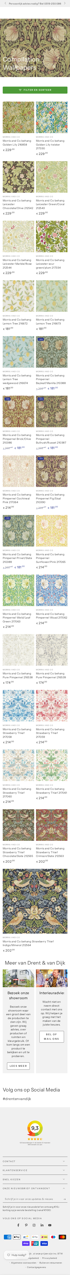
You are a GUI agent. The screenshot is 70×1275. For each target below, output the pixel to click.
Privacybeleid (49, 1258)
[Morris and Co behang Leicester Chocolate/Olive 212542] (18, 177)
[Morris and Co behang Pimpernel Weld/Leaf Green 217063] (18, 590)
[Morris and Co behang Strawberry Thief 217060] (18, 765)
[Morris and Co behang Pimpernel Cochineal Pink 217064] (18, 471)
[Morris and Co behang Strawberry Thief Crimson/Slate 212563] (51, 825)
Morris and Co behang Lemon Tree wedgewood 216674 (17, 379)
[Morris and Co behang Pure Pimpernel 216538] (18, 650)
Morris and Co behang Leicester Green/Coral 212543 (50, 204)
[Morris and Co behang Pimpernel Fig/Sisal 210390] (51, 471)
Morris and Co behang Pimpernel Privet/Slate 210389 (17, 558)
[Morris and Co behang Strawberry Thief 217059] (51, 705)
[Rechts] (64, 3)
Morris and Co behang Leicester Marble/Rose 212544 (17, 263)
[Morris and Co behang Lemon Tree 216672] (18, 296)
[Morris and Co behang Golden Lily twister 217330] (51, 117)
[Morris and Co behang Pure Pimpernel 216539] (51, 650)
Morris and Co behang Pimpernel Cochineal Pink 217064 (17, 498)
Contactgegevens (36, 1267)
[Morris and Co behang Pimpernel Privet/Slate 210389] (18, 531)
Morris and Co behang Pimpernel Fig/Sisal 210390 (50, 498)
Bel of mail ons (51, 1036)
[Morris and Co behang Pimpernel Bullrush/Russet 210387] (51, 411)
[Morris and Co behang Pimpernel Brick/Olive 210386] (18, 411)
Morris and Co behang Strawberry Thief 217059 (50, 733)
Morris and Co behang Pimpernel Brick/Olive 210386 (17, 438)
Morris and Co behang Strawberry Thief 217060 (17, 792)
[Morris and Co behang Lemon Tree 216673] (51, 296)
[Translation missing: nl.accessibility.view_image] (18, 978)
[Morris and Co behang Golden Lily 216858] (18, 117)
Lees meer (18, 1065)
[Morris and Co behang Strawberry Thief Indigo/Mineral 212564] (35, 901)
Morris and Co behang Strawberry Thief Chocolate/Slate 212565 (18, 852)
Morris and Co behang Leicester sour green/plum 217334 (50, 263)
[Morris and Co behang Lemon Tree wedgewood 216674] (18, 352)
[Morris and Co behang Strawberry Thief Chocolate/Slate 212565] (18, 825)
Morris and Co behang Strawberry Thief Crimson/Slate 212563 (50, 852)
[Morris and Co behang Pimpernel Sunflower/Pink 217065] (51, 531)
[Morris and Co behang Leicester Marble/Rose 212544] (18, 236)
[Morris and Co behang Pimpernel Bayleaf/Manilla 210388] (51, 352)
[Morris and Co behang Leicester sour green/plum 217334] (51, 236)
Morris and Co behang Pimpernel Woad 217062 (51, 615)
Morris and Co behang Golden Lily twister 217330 (50, 144)
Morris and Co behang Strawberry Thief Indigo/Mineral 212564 (28, 943)
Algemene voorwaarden (23, 1263)
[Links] (6, 3)
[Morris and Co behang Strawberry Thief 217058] (18, 705)
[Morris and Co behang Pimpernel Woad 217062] (51, 590)
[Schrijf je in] (65, 1199)
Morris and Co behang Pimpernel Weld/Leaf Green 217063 (17, 617)
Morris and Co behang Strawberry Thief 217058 (17, 733)
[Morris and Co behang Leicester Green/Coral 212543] (51, 177)
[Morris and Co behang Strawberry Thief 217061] (51, 765)
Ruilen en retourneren (50, 1263)
